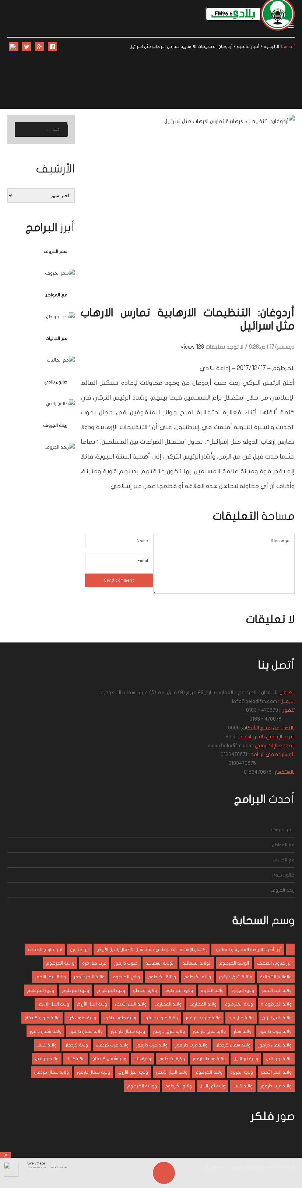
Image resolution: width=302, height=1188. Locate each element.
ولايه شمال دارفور (93, 1072)
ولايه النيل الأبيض (171, 1072)
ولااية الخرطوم (162, 977)
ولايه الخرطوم (208, 1072)
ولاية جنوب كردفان (42, 1017)
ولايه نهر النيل (212, 1086)
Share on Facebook (37, 1167)
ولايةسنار (142, 1058)
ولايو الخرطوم (178, 1086)
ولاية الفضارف (203, 1004)
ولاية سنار (242, 1031)
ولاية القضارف (168, 1004)
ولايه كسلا (243, 1086)
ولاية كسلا (47, 1045)
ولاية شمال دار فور (127, 1031)
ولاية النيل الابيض (53, 1004)
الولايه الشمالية (160, 963)
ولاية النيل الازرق (276, 1017)
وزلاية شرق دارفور (235, 977)
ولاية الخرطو (145, 990)
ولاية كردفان (76, 1045)
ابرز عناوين (79, 949)
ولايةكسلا (75, 1058)
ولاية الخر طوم (179, 990)
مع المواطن (56, 295)
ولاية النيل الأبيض (131, 1004)
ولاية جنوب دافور (120, 1017)
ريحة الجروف (55, 425)
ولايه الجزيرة (241, 1072)
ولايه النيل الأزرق (133, 1072)
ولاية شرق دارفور (169, 1031)
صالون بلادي (55, 382)
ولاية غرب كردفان (112, 1045)
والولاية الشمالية (276, 977)
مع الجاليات (56, 338)
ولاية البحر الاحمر (50, 977)
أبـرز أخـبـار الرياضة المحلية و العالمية (247, 949)
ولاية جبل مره (241, 1017)
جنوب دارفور (126, 963)
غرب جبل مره (94, 963)
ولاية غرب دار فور (191, 1045)
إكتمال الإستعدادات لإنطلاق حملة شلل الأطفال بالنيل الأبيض (151, 949)
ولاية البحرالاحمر (277, 990)
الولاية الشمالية (196, 963)
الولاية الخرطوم (234, 963)
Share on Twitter (58, 1167)
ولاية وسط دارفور (209, 1058)
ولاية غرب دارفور (152, 1045)
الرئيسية (271, 46)
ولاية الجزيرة (212, 990)
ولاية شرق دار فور (209, 1031)
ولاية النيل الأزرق (92, 1004)
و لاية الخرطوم (60, 963)
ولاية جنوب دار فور (203, 1017)
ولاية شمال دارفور (86, 1031)
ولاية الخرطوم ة (276, 1004)
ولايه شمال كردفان (51, 1072)
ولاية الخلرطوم (238, 1004)
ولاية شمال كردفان (232, 1045)
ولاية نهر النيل (279, 1058)
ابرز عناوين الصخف (274, 963)
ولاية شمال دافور (45, 1031)
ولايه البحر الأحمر (276, 1072)
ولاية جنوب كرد (81, 1017)
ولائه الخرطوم (197, 977)
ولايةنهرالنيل (47, 1058)
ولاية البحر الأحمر (89, 977)
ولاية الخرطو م (111, 990)
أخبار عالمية (248, 46)
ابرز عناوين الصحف (45, 949)
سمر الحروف (55, 251)
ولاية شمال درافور (275, 1045)
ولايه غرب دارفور (276, 1086)
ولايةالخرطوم (172, 1058)
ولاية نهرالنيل (245, 1058)
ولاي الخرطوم (126, 977)
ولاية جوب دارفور (275, 1031)
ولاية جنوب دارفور (161, 1017)
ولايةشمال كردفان (109, 1058)
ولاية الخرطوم (75, 990)
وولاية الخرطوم (142, 1086)
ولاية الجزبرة (242, 990)
